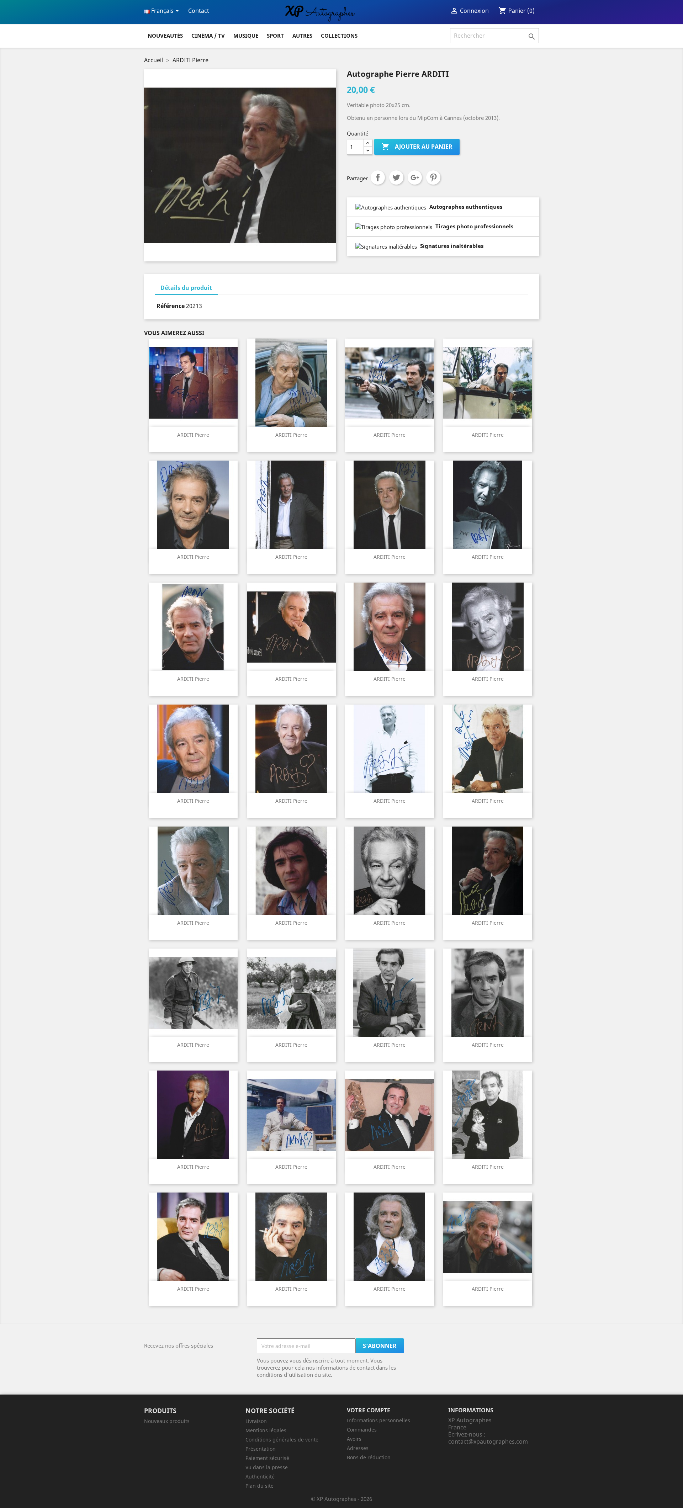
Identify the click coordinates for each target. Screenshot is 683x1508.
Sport (275, 35)
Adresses (358, 1448)
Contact (198, 11)
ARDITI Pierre (193, 434)
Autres (302, 35)
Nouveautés (165, 35)
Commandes (362, 1429)
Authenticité (260, 1476)
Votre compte (368, 1410)
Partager (378, 177)
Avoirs (354, 1438)
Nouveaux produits (167, 1421)
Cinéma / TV (208, 35)
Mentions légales (265, 1430)
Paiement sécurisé (267, 1458)
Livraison (256, 1421)
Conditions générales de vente (281, 1439)
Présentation (260, 1448)
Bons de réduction (369, 1457)
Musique (245, 35)
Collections (339, 35)
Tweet (396, 177)
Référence (171, 305)
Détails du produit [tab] (186, 288)
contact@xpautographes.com (488, 1441)
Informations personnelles (378, 1420)
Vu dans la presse (266, 1467)
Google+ (415, 177)
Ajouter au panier (416, 146)
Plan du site (259, 1485)
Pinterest (433, 177)
